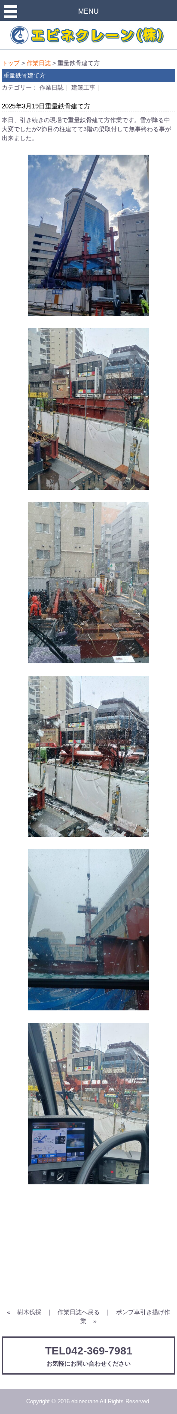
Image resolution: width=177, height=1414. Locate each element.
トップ (11, 63)
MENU (88, 11)
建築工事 (83, 87)
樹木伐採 (29, 1312)
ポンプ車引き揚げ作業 (125, 1316)
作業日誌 (39, 63)
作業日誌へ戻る (79, 1312)
